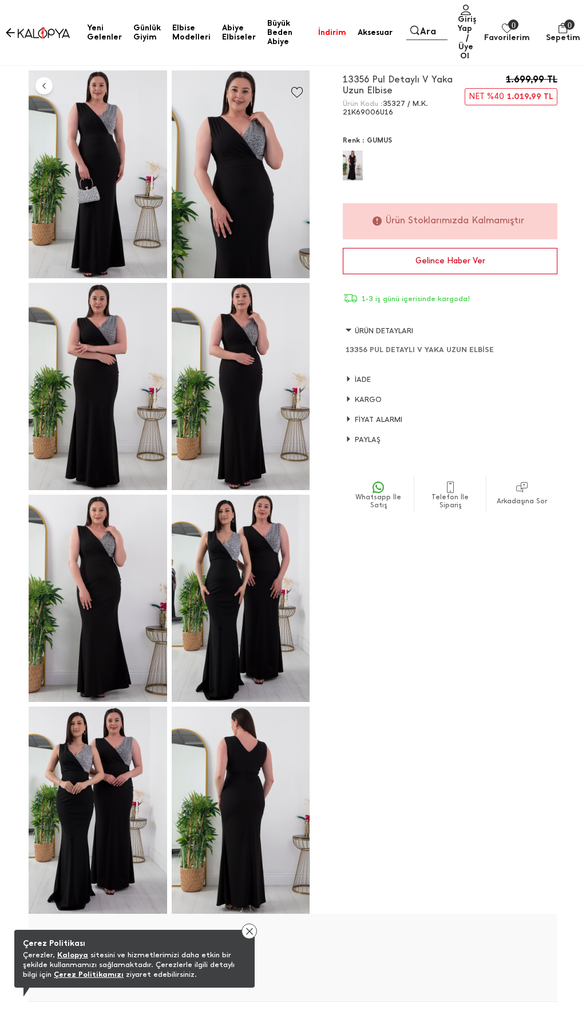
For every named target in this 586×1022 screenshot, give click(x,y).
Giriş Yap (466, 23)
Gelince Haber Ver (450, 261)
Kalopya (72, 954)
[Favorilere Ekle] (297, 92)
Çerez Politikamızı (89, 974)
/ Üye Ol (465, 47)
